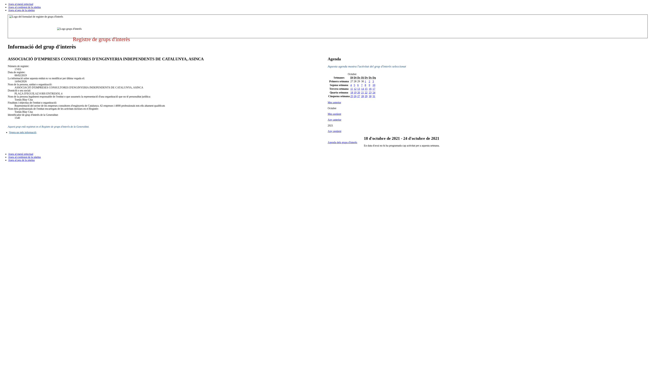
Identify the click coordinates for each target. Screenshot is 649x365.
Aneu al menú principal (20, 4)
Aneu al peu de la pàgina (21, 10)
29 (366, 96)
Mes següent (334, 114)
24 (373, 92)
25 (351, 96)
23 (370, 92)
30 (370, 96)
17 (373, 88)
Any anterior (334, 119)
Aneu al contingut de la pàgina (24, 7)
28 (362, 96)
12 (355, 88)
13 (358, 88)
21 (362, 92)
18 (351, 92)
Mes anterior (334, 102)
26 (355, 96)
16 (370, 88)
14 (362, 88)
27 (358, 96)
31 (373, 96)
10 (373, 85)
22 (366, 92)
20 (358, 92)
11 (351, 88)
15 (366, 88)
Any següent (334, 131)
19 (355, 92)
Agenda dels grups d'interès (342, 142)
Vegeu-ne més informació (22, 132)
